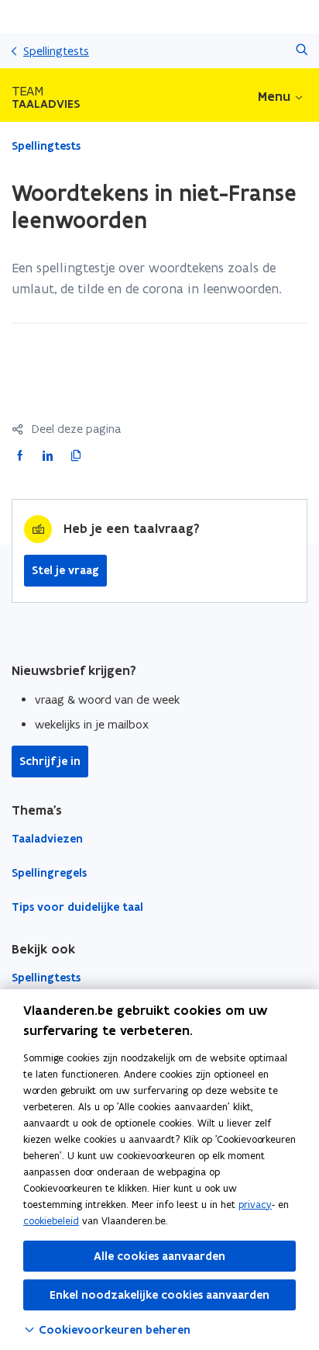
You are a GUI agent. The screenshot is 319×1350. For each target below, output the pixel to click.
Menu (274, 96)
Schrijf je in (50, 761)
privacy (255, 1204)
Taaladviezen (47, 838)
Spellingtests (56, 50)
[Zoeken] (301, 50)
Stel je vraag (65, 570)
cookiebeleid (51, 1220)
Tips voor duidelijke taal (77, 907)
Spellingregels (49, 873)
